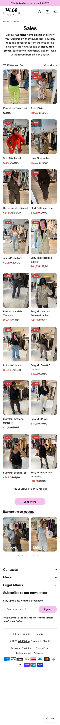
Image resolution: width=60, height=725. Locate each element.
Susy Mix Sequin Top (15, 472)
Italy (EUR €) (23, 634)
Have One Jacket (40, 158)
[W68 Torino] (11, 12)
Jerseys (11, 548)
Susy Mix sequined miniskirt (41, 474)
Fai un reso (39, 653)
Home (6, 21)
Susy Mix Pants (39, 419)
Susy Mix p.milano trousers (13, 420)
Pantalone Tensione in (15, 108)
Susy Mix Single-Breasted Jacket (40, 313)
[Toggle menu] (55, 12)
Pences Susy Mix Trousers (12, 313)
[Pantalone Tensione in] (16, 86)
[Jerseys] (16, 534)
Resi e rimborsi (23, 653)
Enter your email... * (16, 609)
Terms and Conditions (21, 648)
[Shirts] (44, 534)
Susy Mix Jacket (12, 158)
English (40, 634)
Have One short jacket (15, 208)
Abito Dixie (37, 108)
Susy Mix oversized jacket (41, 259)
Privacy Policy (43, 648)
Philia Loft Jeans (12, 365)
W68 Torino (24, 641)
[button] (49, 534)
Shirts (37, 548)
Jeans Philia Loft (12, 257)
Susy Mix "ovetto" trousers (40, 367)
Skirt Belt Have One (42, 208)
